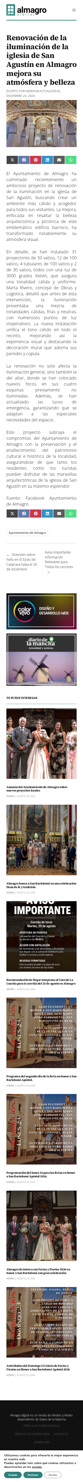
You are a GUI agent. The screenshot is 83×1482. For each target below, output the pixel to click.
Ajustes (53, 1475)
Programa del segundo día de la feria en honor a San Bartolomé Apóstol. (41, 1078)
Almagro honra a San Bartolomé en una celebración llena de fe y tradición (41, 885)
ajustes (37, 1467)
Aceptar (12, 1475)
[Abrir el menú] (74, 10)
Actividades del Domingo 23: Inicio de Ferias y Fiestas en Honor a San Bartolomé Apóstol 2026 (38, 1367)
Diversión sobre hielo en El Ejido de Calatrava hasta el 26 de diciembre (21, 561)
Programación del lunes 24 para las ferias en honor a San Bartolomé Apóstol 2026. (40, 1174)
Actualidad (48, 91)
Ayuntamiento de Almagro (27, 533)
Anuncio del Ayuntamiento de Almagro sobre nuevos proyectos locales (36, 789)
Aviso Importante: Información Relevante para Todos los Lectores (59, 559)
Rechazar (33, 1475)
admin (30, 91)
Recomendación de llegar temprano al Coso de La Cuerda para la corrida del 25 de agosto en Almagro (40, 981)
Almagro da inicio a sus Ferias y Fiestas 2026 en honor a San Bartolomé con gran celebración (38, 1271)
